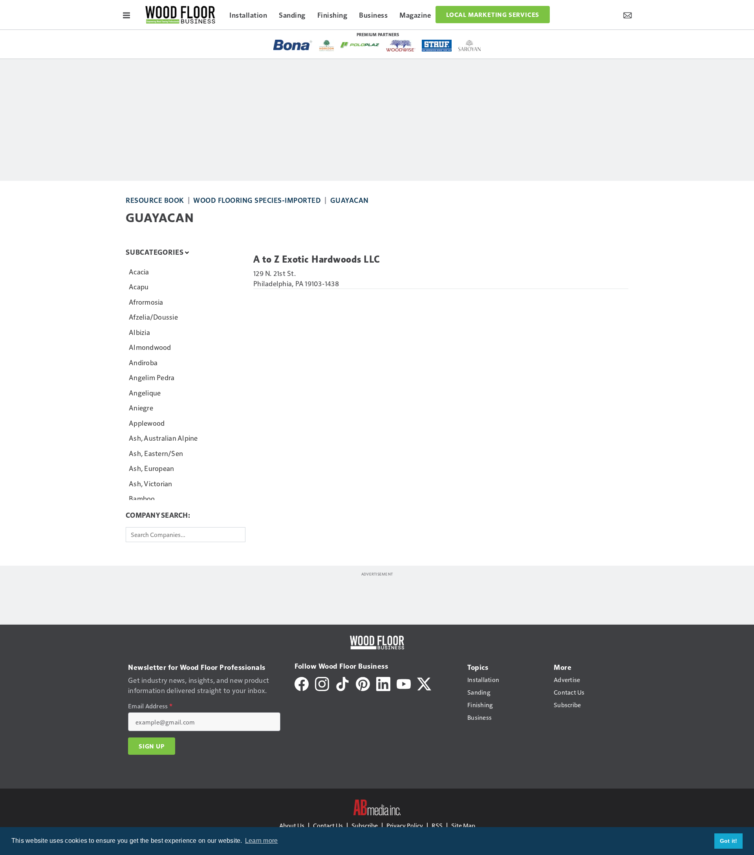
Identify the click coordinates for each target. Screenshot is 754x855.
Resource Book (155, 199)
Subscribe (364, 825)
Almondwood (150, 346)
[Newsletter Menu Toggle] (627, 14)
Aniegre (141, 407)
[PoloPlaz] (360, 44)
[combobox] (185, 534)
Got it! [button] (729, 841)
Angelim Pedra (151, 377)
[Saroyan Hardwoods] (469, 45)
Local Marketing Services (492, 14)
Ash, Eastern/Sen (156, 453)
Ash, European (151, 468)
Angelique (145, 392)
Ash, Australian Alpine (163, 437)
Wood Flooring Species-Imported (257, 199)
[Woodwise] (400, 45)
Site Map (463, 825)
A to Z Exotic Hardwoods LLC (316, 259)
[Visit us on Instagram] (322, 683)
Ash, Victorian (150, 483)
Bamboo (142, 498)
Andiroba (143, 362)
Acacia (139, 271)
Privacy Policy (404, 825)
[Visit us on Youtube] (404, 683)
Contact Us (328, 825)
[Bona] (293, 45)
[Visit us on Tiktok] (342, 683)
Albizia (139, 331)
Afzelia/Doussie (153, 316)
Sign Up (152, 746)
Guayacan (349, 199)
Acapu (138, 286)
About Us (291, 825)
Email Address (150, 706)
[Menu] (126, 14)
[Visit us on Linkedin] (383, 683)
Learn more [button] (261, 840)
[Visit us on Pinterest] (363, 683)
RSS (437, 825)
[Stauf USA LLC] (437, 45)
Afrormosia (146, 301)
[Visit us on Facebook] (302, 683)
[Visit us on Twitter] (424, 683)
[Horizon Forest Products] (326, 45)
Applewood (147, 422)
